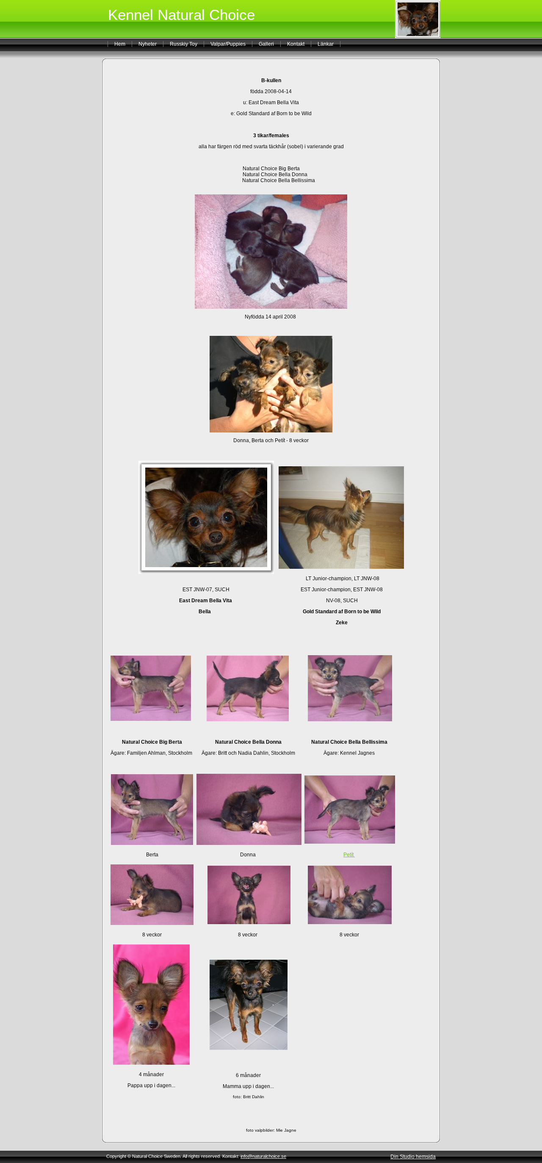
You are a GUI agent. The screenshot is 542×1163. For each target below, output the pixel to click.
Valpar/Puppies (228, 44)
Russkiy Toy (183, 44)
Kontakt (295, 44)
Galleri (266, 44)
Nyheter (147, 44)
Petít (349, 855)
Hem (119, 44)
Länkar (326, 44)
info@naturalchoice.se (263, 1156)
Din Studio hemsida (413, 1157)
